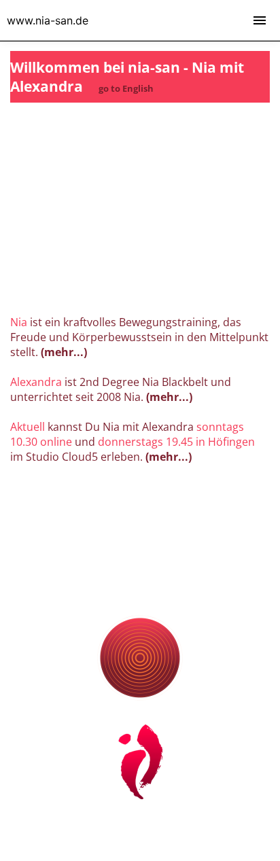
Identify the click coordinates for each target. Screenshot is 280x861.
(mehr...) (62, 352)
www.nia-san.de (47, 20)
